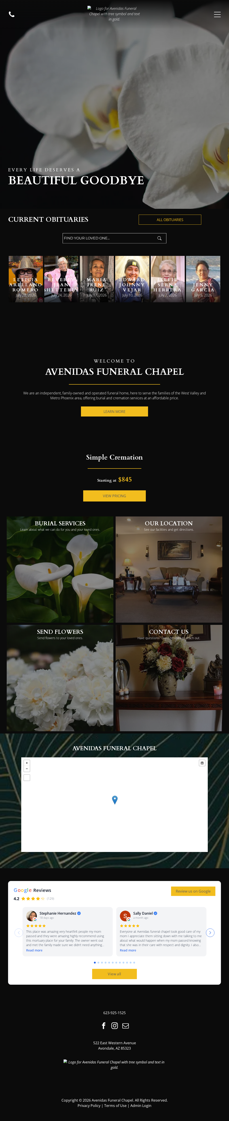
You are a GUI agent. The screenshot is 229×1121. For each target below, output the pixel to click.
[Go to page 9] (123, 963)
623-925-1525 (114, 1012)
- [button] (27, 769)
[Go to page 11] (130, 963)
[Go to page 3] (102, 963)
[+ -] (114, 804)
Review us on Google (193, 891)
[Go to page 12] (134, 963)
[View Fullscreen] (27, 778)
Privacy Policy (89, 1105)
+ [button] (27, 763)
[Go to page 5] (109, 963)
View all (114, 974)
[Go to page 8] (120, 963)
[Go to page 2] (98, 963)
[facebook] (103, 1026)
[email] (125, 1026)
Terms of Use (115, 1105)
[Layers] (202, 763)
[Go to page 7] (116, 963)
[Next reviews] (210, 932)
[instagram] (114, 1026)
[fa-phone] (11, 14)
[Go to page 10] (127, 963)
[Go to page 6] (113, 963)
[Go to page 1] (95, 963)
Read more (34, 950)
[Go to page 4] (105, 963)
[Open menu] (217, 14)
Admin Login (140, 1105)
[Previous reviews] (19, 932)
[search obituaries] (160, 238)
